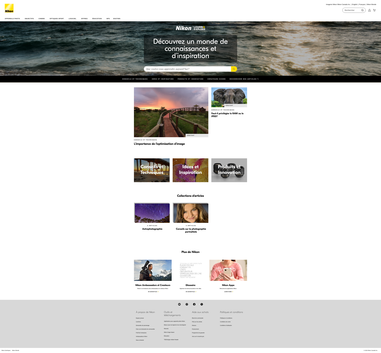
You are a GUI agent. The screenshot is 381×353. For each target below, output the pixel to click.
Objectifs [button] (29, 18)
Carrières (138, 321)
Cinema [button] (42, 18)
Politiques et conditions (226, 318)
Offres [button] (84, 18)
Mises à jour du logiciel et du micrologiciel (175, 325)
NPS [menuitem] (108, 18)
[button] (244, 79)
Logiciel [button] (72, 18)
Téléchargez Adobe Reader (171, 339)
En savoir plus (152, 291)
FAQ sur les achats (197, 321)
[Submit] (362, 10)
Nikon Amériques (6, 350)
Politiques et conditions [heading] (231, 312)
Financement (195, 329)
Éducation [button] (97, 18)
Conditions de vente (225, 321)
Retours (194, 325)
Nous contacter (140, 340)
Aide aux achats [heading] (200, 312)
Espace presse (140, 318)
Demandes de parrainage (142, 325)
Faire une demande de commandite (145, 329)
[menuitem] (15, 18)
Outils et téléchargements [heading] (172, 314)
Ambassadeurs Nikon (141, 336)
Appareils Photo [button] (12, 18)
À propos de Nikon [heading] (145, 312)
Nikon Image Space (169, 332)
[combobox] (354, 10)
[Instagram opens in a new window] (186, 304)
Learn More (228, 291)
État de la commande (197, 318)
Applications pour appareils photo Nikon (174, 321)
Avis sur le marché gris (198, 336)
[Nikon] (10, 6)
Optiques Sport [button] (57, 18)
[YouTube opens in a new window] (179, 304)
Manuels (166, 328)
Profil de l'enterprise (141, 332)
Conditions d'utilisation (226, 325)
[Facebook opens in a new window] (194, 304)
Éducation (166, 336)
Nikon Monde (15, 350)
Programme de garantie (198, 332)
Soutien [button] (116, 18)
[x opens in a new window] (201, 304)
